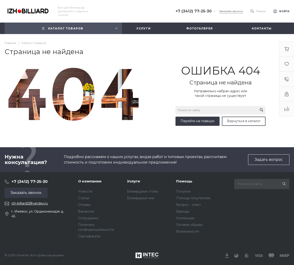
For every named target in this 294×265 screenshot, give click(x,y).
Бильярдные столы (142, 191)
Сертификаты (89, 236)
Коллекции (185, 218)
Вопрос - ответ (188, 205)
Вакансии (86, 211)
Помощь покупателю (193, 198)
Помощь (184, 181)
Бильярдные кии (140, 198)
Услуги (133, 181)
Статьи (83, 198)
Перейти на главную (198, 121)
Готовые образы (189, 225)
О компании (90, 181)
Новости (85, 191)
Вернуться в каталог (243, 121)
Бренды (182, 211)
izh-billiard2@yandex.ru (29, 203)
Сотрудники (88, 218)
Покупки (183, 191)
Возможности (187, 231)
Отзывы (84, 205)
